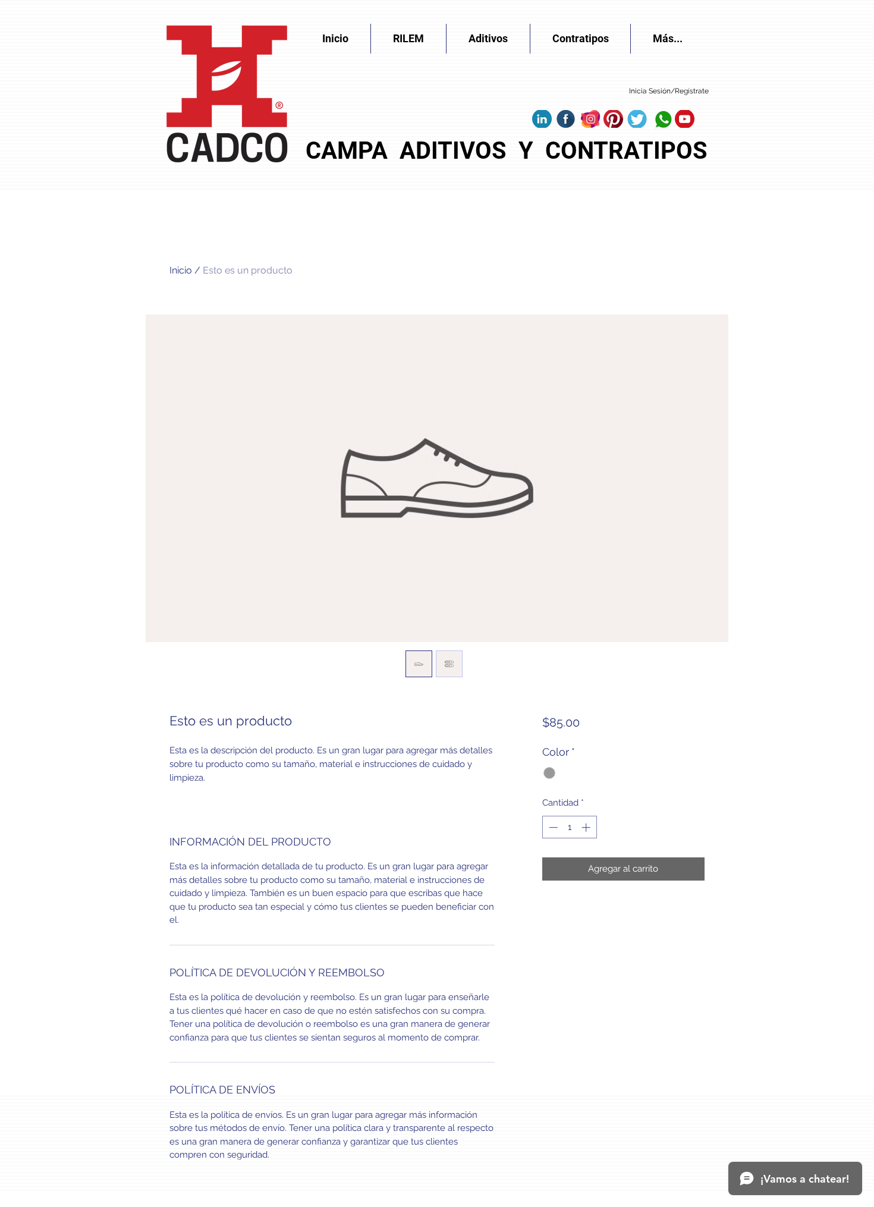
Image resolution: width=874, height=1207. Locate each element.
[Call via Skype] (602, 93)
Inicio (180, 270)
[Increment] (587, 827)
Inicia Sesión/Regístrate (669, 91)
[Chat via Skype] (551, 93)
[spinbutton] (569, 827)
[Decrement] (552, 827)
